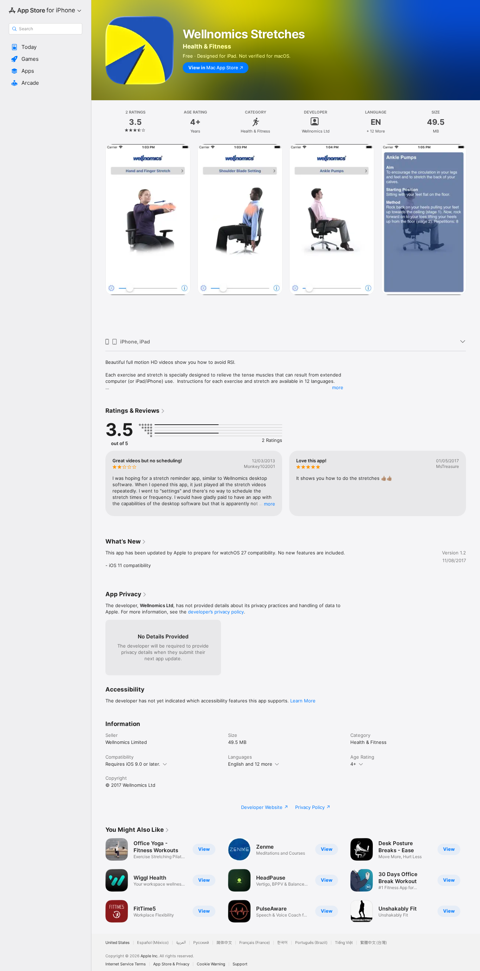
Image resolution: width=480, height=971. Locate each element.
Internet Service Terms (125, 964)
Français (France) (254, 943)
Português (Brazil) (311, 943)
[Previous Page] (98, 238)
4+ (353, 764)
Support (240, 964)
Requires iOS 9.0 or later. (132, 764)
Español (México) (153, 943)
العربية (181, 943)
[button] (45, 47)
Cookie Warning (211, 964)
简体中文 (224, 943)
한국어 (282, 943)
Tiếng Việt (344, 943)
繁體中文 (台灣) (373, 943)
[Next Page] (473, 238)
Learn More (303, 700)
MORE (269, 504)
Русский (201, 943)
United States (117, 943)
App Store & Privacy (171, 964)
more (337, 387)
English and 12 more (250, 764)
